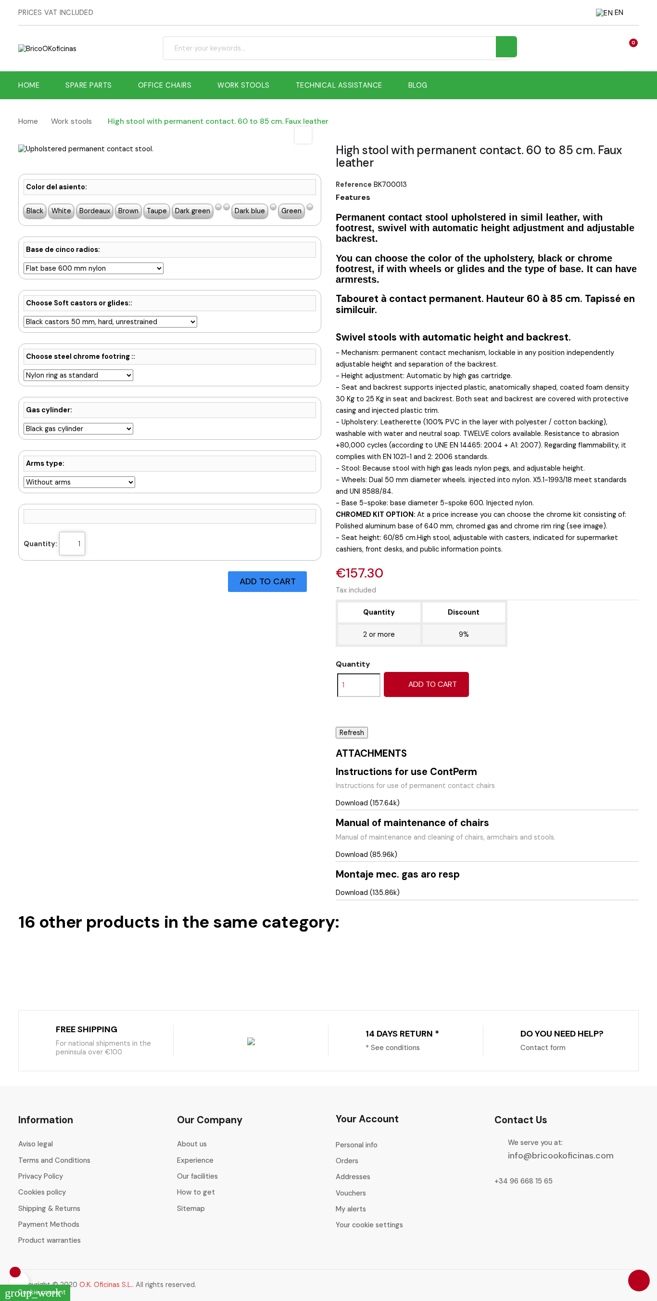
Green (291, 211)
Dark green (192, 211)
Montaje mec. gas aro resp (398, 874)
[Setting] (610, 48)
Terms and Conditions (54, 1160)
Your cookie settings (369, 1225)
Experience (195, 1160)
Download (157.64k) (368, 803)
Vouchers (351, 1193)
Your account (367, 1119)
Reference (354, 184)
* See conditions (393, 1047)
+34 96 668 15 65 (523, 1181)
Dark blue (250, 211)
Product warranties (49, 1240)
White (61, 211)
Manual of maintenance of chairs (412, 822)
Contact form (543, 1047)
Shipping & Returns (49, 1208)
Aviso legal (35, 1144)
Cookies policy (42, 1192)
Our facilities (197, 1176)
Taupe (157, 211)
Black (34, 211)
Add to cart (431, 684)
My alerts (351, 1209)
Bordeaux (94, 211)
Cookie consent (35, 1292)
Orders (347, 1161)
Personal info (357, 1145)
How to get (196, 1192)
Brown (128, 211)
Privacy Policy (40, 1176)
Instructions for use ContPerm (406, 771)
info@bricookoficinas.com (561, 1155)
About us (192, 1144)
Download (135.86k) (368, 892)
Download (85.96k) (366, 854)
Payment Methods (48, 1224)
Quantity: (40, 543)
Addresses (353, 1177)
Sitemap (191, 1208)
